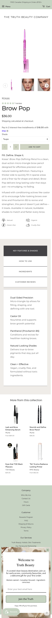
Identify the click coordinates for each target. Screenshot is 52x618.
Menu (7, 6)
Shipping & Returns (26, 524)
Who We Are (26, 495)
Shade (4, 134)
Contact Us (26, 498)
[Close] (48, 550)
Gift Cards (26, 505)
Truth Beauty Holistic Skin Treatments (26, 542)
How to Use (25, 261)
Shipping (6, 121)
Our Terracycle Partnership (26, 546)
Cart (48, 6)
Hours (26, 502)
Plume (7, 433)
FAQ (26, 520)
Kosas (6, 98)
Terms (26, 531)
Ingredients (25, 271)
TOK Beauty (10, 470)
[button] (8, 103)
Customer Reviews (25, 282)
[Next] (46, 85)
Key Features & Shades (25, 251)
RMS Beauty (34, 470)
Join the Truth (26, 599)
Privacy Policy (26, 527)
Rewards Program (26, 517)
